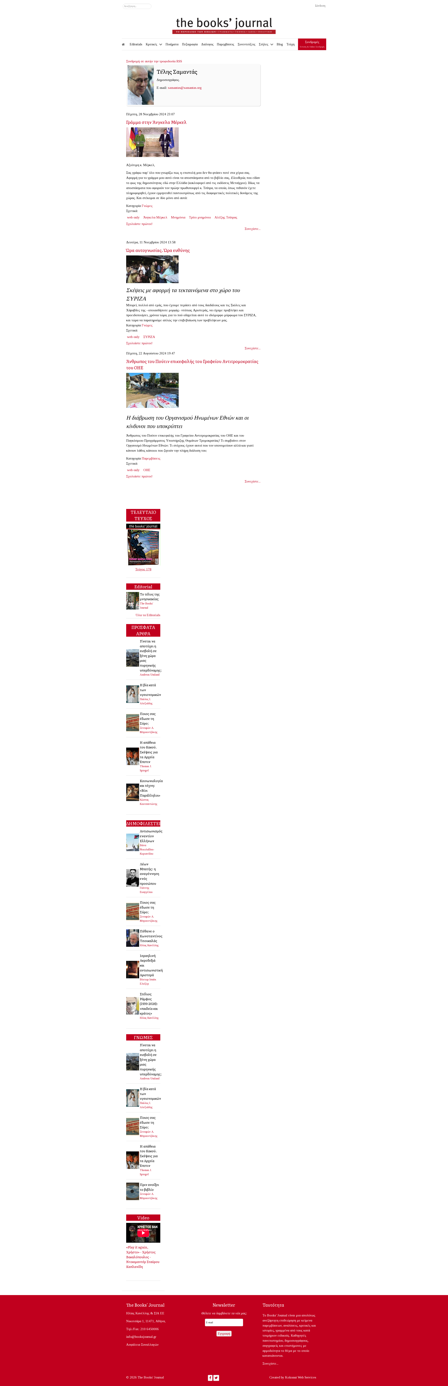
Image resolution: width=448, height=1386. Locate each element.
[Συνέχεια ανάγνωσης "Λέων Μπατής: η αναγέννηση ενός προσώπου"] (133, 877)
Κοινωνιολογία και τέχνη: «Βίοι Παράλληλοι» (151, 788)
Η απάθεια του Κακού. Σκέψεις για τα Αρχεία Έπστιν (149, 752)
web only (133, 217)
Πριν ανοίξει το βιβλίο (149, 1187)
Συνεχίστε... (253, 229)
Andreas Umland (149, 674)
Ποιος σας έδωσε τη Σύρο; (148, 718)
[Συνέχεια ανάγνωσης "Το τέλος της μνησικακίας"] (133, 600)
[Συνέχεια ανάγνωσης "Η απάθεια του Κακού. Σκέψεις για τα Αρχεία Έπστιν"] (133, 756)
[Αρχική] (126, 44)
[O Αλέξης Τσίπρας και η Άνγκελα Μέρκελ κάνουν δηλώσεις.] (153, 143)
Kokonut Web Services (300, 1377)
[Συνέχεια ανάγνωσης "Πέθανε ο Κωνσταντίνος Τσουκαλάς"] (133, 938)
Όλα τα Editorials (148, 615)
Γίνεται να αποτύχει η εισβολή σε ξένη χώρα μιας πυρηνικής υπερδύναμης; (151, 656)
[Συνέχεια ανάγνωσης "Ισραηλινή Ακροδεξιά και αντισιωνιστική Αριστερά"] (133, 969)
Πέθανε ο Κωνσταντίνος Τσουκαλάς (151, 936)
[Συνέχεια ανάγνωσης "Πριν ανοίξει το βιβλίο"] (133, 1191)
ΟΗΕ (146, 470)
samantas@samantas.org (185, 88)
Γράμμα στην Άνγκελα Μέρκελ (156, 122)
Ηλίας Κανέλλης (149, 945)
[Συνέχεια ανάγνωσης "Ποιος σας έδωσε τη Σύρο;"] (133, 722)
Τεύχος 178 (143, 569)
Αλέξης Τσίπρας (226, 217)
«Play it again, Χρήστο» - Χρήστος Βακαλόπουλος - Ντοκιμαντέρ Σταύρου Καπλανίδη (142, 1257)
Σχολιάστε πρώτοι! (139, 224)
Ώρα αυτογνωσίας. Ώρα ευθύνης (158, 250)
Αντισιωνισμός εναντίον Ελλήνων (151, 836)
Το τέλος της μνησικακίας (150, 596)
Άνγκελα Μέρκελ (155, 217)
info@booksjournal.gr (141, 1337)
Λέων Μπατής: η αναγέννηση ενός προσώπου (149, 873)
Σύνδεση (320, 5)
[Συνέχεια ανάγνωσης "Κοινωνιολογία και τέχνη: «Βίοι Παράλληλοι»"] (133, 792)
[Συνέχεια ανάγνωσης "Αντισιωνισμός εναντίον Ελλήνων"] (133, 842)
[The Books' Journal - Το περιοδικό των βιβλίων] (224, 24)
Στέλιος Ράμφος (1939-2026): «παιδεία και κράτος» (149, 1003)
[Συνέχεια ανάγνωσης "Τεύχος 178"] (143, 544)
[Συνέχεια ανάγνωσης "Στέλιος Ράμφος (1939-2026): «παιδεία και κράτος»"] (133, 1005)
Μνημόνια (178, 217)
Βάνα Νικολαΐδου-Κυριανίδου (147, 849)
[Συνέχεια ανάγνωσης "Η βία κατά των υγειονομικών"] (133, 694)
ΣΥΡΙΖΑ (149, 337)
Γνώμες (147, 206)
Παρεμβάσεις (151, 458)
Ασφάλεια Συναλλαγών (142, 1344)
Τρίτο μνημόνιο (200, 217)
